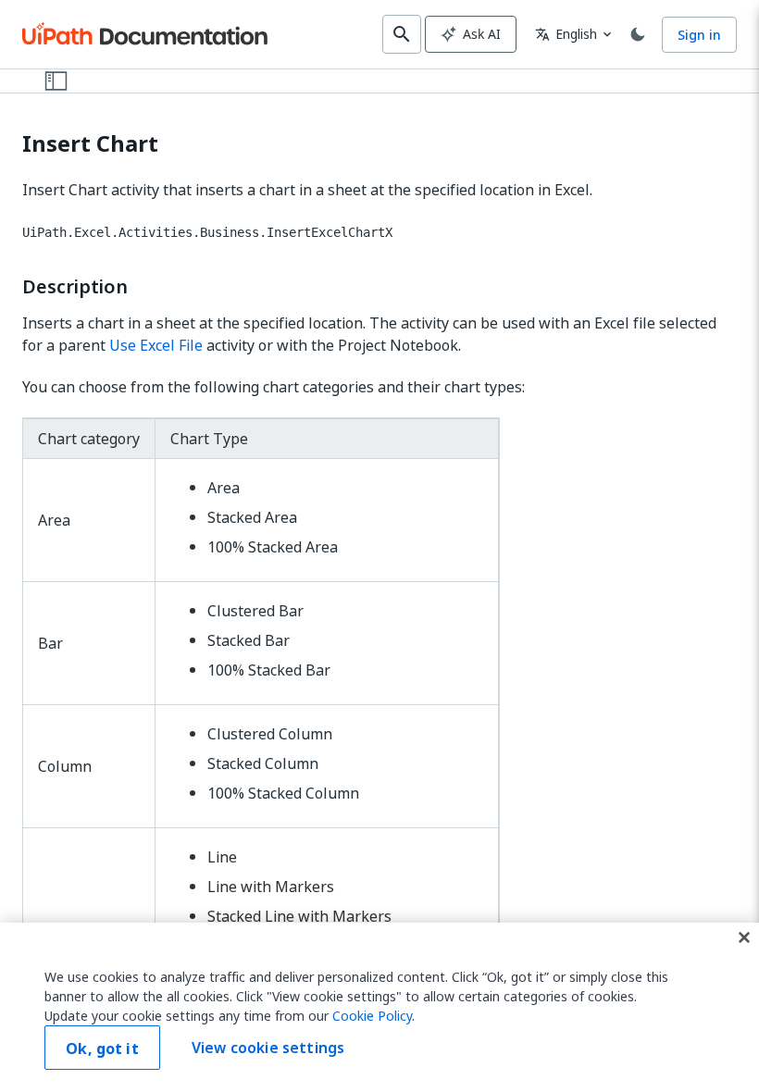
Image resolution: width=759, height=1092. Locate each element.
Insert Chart (90, 144)
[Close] (744, 937)
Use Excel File (156, 345)
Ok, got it (102, 1048)
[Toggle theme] (638, 34)
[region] (379, 1007)
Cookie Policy (372, 1015)
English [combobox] (566, 33)
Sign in (699, 34)
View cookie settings (268, 1047)
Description (75, 287)
